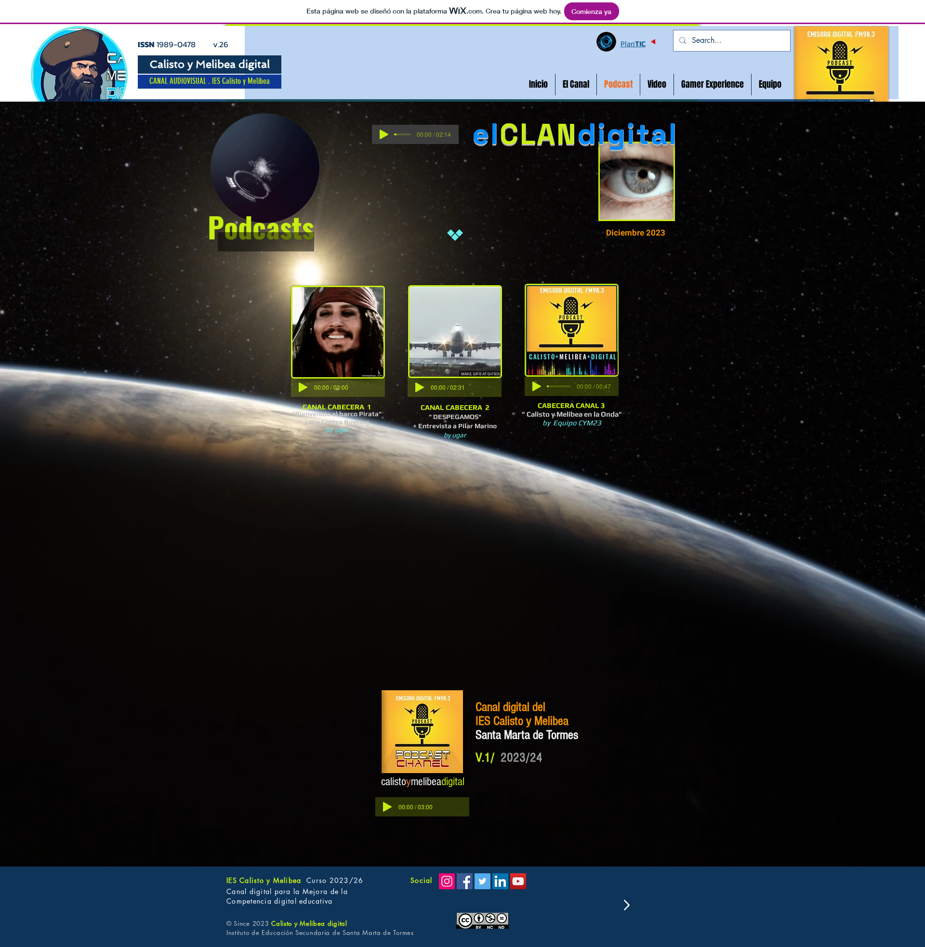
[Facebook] (465, 881)
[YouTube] (518, 881)
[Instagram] (447, 881)
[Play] (384, 134)
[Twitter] (482, 881)
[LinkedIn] (500, 881)
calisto (393, 781)
